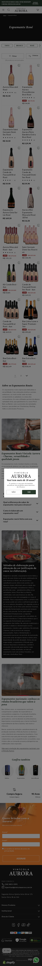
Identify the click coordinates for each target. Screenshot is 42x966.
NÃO (14, 492)
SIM (28, 492)
